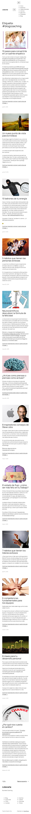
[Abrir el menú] (14, 9)
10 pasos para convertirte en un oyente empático (14, 52)
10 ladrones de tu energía (14, 198)
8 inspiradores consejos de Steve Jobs (15, 426)
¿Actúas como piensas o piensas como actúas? (14, 376)
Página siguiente (23, 781)
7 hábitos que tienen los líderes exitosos (14, 551)
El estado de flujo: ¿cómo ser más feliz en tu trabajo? (15, 486)
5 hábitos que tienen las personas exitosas (14, 259)
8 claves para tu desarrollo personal (11, 657)
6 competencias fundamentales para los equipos (12, 600)
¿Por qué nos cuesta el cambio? (12, 725)
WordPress (26, 811)
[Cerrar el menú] (18, 2)
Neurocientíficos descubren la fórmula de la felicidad (14, 313)
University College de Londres (11, 334)
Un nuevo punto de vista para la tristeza (14, 134)
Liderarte (5, 10)
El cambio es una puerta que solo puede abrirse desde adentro (13, 732)
